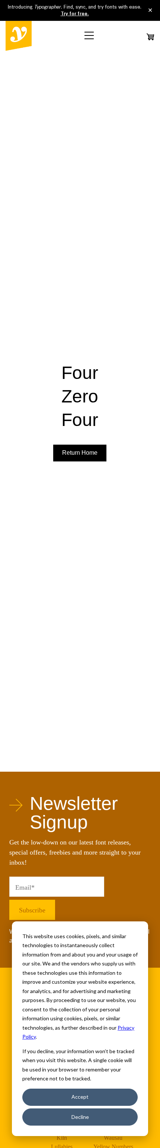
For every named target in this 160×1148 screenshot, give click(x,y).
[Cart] (150, 36)
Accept (80, 1096)
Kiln (62, 1138)
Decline (80, 1117)
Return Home (79, 452)
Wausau (113, 1138)
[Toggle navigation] (89, 35)
